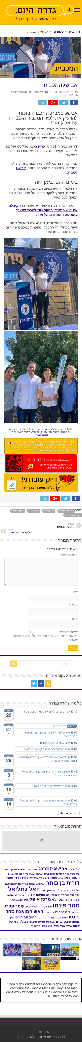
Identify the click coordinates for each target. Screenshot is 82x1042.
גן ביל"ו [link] (24, 877)
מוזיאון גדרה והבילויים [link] (30, 894)
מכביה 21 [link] (33, 510)
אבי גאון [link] (74, 869)
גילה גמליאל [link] (36, 877)
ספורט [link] (59, 32)
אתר (74, 619)
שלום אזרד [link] (73, 925)
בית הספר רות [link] (21, 874)
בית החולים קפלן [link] (59, 873)
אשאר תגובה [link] (19, 92)
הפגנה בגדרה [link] (28, 884)
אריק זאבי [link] (49, 510)
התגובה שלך (69, 555)
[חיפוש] (13, 664)
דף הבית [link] (75, 32)
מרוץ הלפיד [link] (18, 510)
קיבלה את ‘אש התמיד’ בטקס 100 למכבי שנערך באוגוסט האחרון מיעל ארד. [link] (43, 210)
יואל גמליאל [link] (24, 889)
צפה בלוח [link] (73, 813)
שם (75, 592)
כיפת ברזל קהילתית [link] (70, 895)
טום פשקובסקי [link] (49, 890)
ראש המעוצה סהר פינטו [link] (53, 917)
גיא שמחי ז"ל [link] (54, 877)
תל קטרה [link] (36, 926)
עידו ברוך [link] (75, 912)
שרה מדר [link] (59, 925)
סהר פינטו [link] (66, 905)
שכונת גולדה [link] (46, 921)
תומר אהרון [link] (47, 926)
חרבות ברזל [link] (64, 890)
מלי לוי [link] (58, 899)
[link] (77, 10)
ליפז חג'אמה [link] (53, 894)
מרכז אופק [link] (40, 899)
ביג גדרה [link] (75, 873)
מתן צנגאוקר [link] (20, 899)
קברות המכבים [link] (73, 515)
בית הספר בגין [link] (39, 873)
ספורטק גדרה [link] (45, 906)
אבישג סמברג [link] (66, 510)
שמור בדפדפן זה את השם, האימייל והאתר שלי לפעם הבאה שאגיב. (45, 636)
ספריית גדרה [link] (31, 906)
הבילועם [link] (40, 883)
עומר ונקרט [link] (13, 906)
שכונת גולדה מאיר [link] (22, 922)
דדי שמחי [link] (12, 877)
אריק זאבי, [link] (37, 146)
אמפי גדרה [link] (32, 869)
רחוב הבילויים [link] (26, 917)
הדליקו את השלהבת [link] (20, 531)
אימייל (73, 605)
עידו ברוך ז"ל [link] (62, 912)
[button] (62, 813)
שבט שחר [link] (63, 922)
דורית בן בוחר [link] (63, 883)
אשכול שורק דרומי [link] (14, 869)
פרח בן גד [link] (49, 912)
